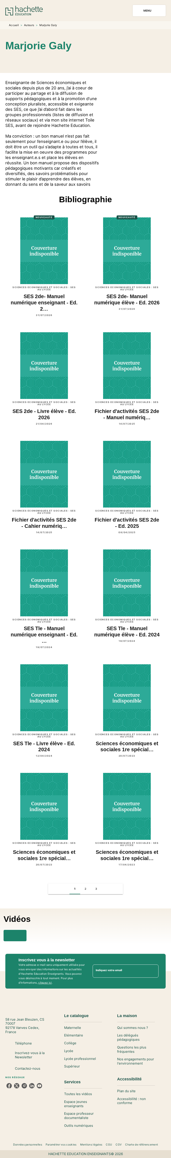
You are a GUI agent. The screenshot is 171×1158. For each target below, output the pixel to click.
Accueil (14, 25)
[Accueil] (24, 10)
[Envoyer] (153, 971)
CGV (119, 1144)
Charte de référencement (141, 1144)
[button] (92, 60)
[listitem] (9, 1086)
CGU (109, 1144)
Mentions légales (91, 1144)
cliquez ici (45, 982)
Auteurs (29, 25)
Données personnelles (27, 1144)
